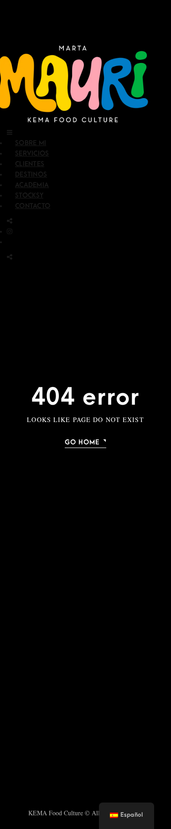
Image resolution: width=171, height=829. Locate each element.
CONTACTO (32, 206)
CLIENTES (29, 164)
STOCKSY (29, 195)
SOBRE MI (30, 143)
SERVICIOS (32, 153)
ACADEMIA (32, 185)
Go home (82, 442)
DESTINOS (31, 174)
